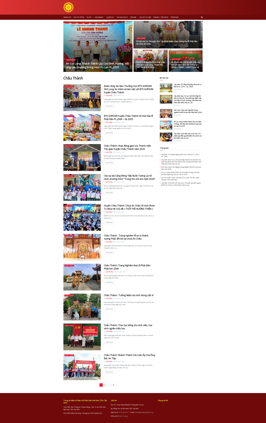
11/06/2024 (118, 242)
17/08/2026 (178, 140)
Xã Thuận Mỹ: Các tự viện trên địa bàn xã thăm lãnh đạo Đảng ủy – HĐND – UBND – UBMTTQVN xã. (185, 65)
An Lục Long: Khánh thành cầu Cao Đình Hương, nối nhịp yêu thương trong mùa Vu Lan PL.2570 (97, 65)
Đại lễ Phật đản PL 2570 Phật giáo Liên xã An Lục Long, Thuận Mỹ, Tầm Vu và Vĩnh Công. (150, 65)
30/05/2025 (118, 95)
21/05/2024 (119, 272)
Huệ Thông (71, 71)
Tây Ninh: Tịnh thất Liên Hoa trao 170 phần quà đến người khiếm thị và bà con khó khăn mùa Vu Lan (188, 136)
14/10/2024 (118, 152)
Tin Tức (89, 17)
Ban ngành (99, 17)
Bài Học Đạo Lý (122, 17)
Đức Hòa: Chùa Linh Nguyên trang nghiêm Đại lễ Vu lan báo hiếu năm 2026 (188, 111)
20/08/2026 (178, 105)
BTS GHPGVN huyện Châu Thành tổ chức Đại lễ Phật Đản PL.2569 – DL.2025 (128, 117)
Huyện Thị (110, 17)
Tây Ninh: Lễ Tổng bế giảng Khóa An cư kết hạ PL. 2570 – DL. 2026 (187, 85)
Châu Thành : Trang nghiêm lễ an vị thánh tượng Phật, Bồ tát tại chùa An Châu (126, 237)
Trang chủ (67, 17)
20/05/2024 (118, 298)
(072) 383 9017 (123, 412)
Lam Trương (109, 272)
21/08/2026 (178, 89)
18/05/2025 (118, 122)
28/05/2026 (140, 48)
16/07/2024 (118, 212)
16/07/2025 (175, 71)
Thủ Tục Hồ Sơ (78, 17)
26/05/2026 (140, 71)
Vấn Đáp (133, 17)
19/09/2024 (118, 182)
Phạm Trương (122, 416)
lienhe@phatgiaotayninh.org (144, 412)
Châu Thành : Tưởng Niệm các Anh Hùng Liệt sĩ (128, 295)
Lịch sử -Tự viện (145, 17)
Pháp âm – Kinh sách (160, 17)
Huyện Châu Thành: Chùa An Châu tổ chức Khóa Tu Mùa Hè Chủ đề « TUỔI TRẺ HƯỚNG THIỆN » (129, 207)
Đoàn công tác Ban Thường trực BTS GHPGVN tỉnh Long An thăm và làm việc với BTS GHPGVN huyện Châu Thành (128, 89)
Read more (109, 106)
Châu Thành (71, 60)
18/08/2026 (80, 71)
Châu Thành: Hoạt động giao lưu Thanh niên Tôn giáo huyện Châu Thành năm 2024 (127, 147)
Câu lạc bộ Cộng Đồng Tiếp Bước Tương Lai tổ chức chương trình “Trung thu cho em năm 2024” (129, 177)
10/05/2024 (118, 361)
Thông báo (175, 17)
